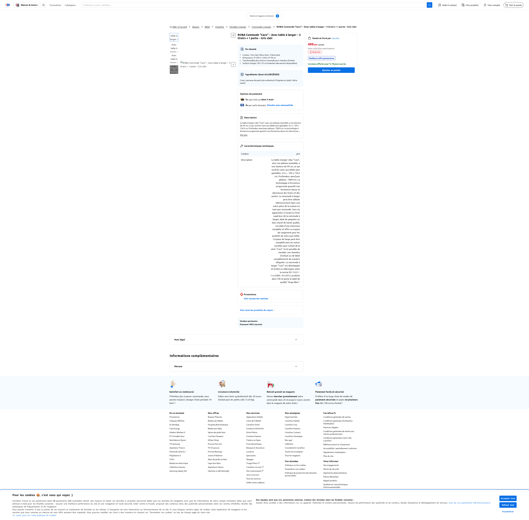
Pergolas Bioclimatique (218, 424)
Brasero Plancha (215, 417)
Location (250, 451)
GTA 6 (171, 459)
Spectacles (251, 455)
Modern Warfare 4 (177, 432)
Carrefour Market (292, 420)
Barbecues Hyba (215, 428)
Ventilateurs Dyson (177, 440)
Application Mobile (254, 417)
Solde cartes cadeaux (255, 482)
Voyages (249, 459)
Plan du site (328, 456)
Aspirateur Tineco (177, 447)
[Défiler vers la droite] (233, 64)
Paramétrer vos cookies (295, 469)
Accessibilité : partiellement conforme (340, 448)
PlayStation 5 (175, 455)
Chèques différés (176, 420)
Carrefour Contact (293, 432)
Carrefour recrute (254, 467)
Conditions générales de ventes (337, 417)
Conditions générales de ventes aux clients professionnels (338, 432)
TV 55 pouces (213, 447)
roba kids (335, 38)
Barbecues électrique (178, 463)
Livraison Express (253, 436)
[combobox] (256, 5)
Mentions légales (330, 427)
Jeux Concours (252, 474)
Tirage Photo (252, 463)
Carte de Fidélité (253, 420)
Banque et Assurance (255, 447)
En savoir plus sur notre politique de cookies (34, 515)
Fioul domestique (254, 444)
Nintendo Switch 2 (177, 451)
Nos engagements (331, 465)
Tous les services (253, 478)
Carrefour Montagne (294, 436)
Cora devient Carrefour (295, 447)
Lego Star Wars (214, 463)
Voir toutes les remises (256, 298)
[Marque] (296, 366)
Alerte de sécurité (331, 469)
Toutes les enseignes (294, 451)
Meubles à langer (238, 26)
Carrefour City (291, 424)
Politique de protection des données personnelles (301, 474)
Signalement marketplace (334, 452)
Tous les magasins (292, 455)
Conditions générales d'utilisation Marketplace (338, 422)
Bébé (207, 26)
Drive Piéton (251, 432)
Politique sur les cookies (295, 465)
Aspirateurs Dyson (216, 467)
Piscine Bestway (215, 451)
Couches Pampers (215, 436)
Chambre (219, 26)
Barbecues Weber (215, 420)
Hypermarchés (291, 417)
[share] (233, 35)
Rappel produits (330, 480)
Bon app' (288, 440)
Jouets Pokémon (215, 455)
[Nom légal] (296, 339)
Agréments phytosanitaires (335, 473)
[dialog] (264, 505)
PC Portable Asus (176, 436)
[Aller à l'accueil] (8, 5)
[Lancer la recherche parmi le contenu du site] (429, 5)
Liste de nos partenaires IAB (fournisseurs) (469, 502)
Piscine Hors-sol (215, 444)
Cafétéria (289, 444)
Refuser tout (508, 505)
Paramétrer (508, 511)
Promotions (174, 417)
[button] (43, 5)
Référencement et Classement (336, 444)
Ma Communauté (254, 471)
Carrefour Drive (253, 424)
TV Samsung (174, 444)
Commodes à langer (261, 26)
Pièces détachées (331, 476)
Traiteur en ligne (253, 440)
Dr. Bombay (174, 424)
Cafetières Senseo (177, 467)
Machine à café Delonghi (218, 471)
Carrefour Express (292, 428)
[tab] (174, 37)
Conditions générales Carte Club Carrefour (337, 439)
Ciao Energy (174, 428)
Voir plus (243, 135)
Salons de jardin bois (216, 432)
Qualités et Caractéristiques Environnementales (335, 485)
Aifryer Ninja (213, 440)
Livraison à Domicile (255, 428)
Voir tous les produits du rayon (256, 310)
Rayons (195, 26)
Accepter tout (508, 498)
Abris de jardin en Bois (217, 459)
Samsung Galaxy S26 (178, 471)
